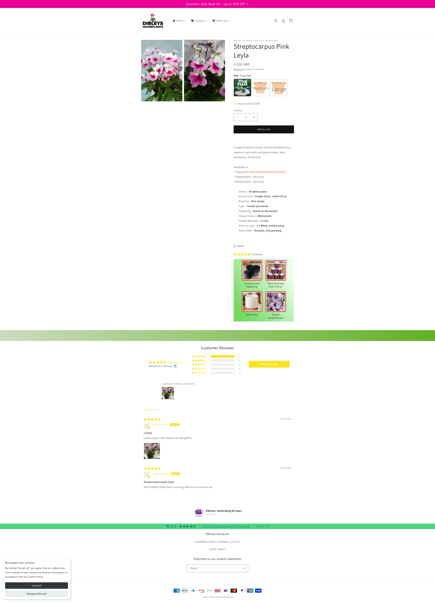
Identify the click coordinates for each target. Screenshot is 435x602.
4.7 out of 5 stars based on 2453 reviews (226, 526)
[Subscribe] (244, 568)
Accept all (36, 585)
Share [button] (241, 245)
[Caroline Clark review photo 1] (152, 451)
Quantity (238, 110)
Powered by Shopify (224, 597)
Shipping (238, 69)
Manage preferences (37, 593)
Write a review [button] (269, 364)
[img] (152, 419)
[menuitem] (179, 20)
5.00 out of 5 (175, 362)
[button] (276, 20)
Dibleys (212, 597)
